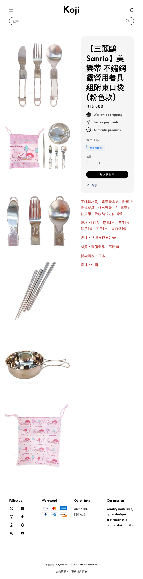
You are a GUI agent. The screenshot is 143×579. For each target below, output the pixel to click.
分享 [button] (94, 185)
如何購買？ (62, 571)
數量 (88, 156)
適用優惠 (92, 140)
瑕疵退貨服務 (79, 571)
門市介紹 (79, 514)
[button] (11, 10)
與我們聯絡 (81, 509)
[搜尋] (128, 21)
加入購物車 (107, 174)
